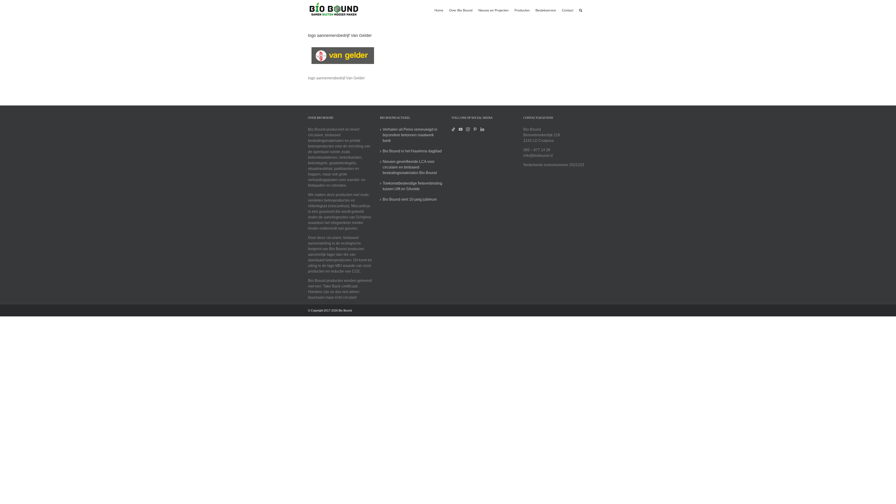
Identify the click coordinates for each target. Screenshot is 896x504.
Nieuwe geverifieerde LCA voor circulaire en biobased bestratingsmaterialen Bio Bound (410, 167)
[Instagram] (468, 129)
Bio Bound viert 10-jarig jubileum (410, 199)
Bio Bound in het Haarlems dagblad (412, 151)
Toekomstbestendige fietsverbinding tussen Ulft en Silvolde (412, 186)
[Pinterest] (475, 129)
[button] (580, 10)
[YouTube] (460, 129)
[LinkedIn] (482, 129)
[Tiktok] (453, 129)
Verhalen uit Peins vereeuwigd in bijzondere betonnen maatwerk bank (410, 135)
